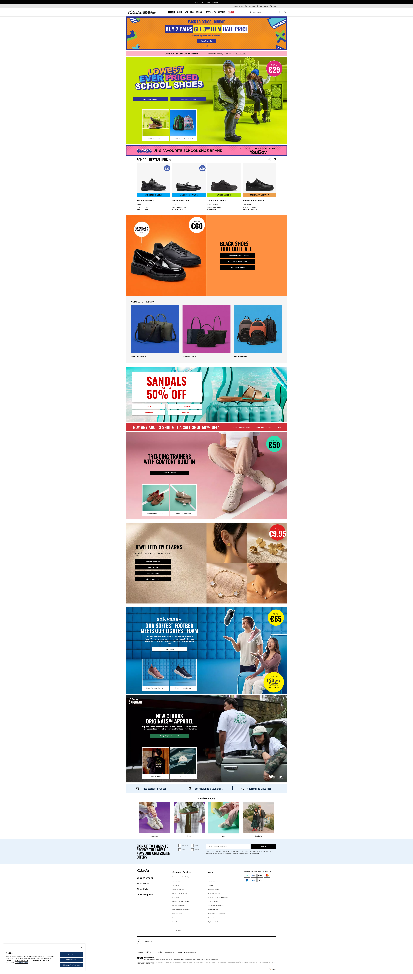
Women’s (185, 406)
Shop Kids (142, 889)
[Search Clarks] (262, 12)
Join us (264, 847)
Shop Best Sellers (238, 267)
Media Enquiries (213, 909)
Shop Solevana (169, 649)
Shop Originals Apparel (169, 736)
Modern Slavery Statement (186, 952)
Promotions (212, 918)
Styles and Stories (213, 922)
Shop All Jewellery (153, 561)
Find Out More (241, 54)
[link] (153, 188)
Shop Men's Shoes (263, 427)
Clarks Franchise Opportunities (217, 897)
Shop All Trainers (169, 473)
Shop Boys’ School (188, 99)
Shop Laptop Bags (138, 356)
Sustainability (212, 926)
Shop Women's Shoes (241, 427)
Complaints (176, 881)
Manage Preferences (71, 965)
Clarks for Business (214, 893)
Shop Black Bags (189, 356)
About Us (211, 877)
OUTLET (230, 12)
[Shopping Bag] (285, 12)
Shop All (148, 406)
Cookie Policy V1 (21, 962)
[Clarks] (142, 12)
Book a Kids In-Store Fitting (180, 877)
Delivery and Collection (179, 893)
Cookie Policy (169, 952)
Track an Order (177, 930)
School (171, 12)
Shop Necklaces (152, 579)
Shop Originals (145, 894)
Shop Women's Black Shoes (238, 256)
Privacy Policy (248, 851)
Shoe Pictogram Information (181, 909)
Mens (196, 845)
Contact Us (175, 885)
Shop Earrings (153, 567)
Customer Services (178, 889)
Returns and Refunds (178, 905)
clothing (221, 12)
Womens (185, 845)
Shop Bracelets (153, 573)
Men (186, 12)
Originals (199, 12)
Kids (192, 12)
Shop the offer (206, 41)
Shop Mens (143, 883)
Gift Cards (175, 897)
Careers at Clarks (213, 889)
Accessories (211, 12)
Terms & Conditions (144, 952)
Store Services (176, 922)
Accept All (71, 954)
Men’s (148, 413)
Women (179, 12)
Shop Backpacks (240, 356)
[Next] (275, 159)
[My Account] (279, 12)
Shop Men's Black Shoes (237, 261)
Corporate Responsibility (215, 905)
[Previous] (269, 159)
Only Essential (71, 960)
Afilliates (210, 885)
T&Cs (206, 46)
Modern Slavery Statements (216, 913)
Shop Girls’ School (150, 99)
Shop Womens (145, 878)
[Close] (81, 947)
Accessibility (212, 881)
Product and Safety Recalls (180, 901)
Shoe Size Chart (177, 913)
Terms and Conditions (179, 926)
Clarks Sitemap (213, 901)
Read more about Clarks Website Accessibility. (203, 959)
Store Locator (176, 918)
